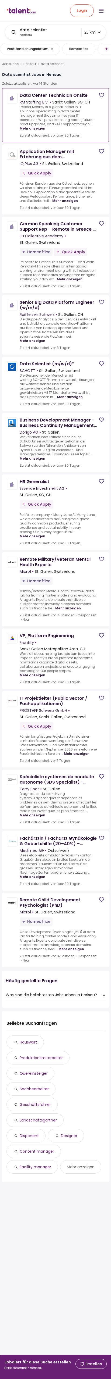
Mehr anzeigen (32, 128)
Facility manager (35, 1167)
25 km (90, 32)
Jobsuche (10, 64)
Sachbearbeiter (34, 1089)
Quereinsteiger (34, 1073)
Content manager (37, 1151)
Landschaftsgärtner (38, 1120)
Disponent (29, 1135)
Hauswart (28, 1042)
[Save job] (101, 95)
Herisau (29, 64)
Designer (69, 1135)
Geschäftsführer (35, 1104)
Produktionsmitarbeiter (41, 1057)
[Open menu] (101, 11)
